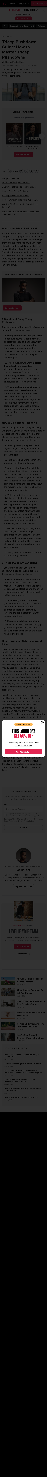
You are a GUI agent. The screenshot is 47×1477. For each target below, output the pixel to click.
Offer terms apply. (23, 745)
